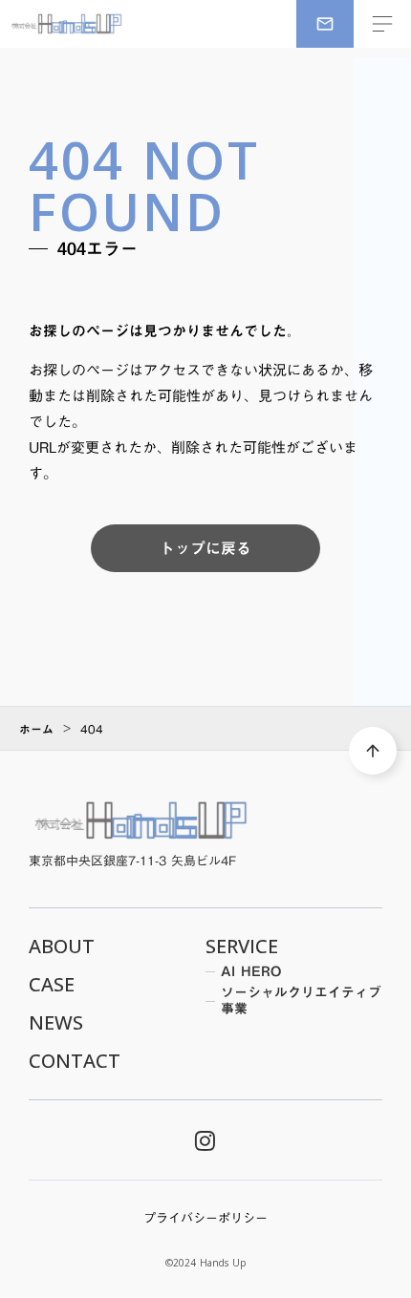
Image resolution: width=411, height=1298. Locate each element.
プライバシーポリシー (205, 1217)
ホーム (36, 728)
